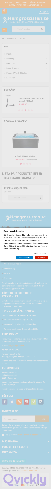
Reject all (41, 258)
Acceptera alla (24, 258)
